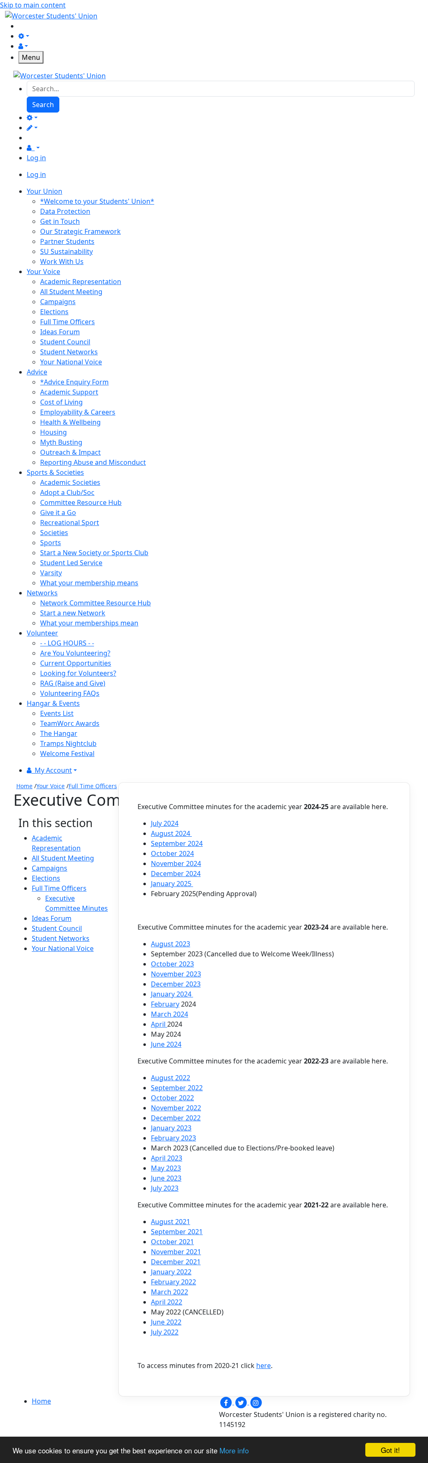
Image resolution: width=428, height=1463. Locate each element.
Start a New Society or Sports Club (94, 552)
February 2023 (173, 1138)
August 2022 (170, 1077)
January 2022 (171, 1271)
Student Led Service (71, 562)
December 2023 (176, 984)
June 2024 (166, 1044)
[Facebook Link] (226, 1402)
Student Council (65, 341)
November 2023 (176, 974)
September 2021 (177, 1231)
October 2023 (172, 964)
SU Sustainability (66, 251)
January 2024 (172, 994)
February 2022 (173, 1281)
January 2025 (172, 883)
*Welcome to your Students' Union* (97, 201)
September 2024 (177, 843)
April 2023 (166, 1158)
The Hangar (58, 733)
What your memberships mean (89, 623)
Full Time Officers (67, 321)
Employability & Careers (77, 412)
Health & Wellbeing (70, 422)
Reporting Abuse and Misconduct (93, 462)
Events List (57, 713)
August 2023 (170, 943)
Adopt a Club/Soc (67, 492)
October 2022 (172, 1097)
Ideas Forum (60, 331)
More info (234, 1450)
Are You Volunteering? (75, 653)
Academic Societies (70, 482)
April (159, 1024)
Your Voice (50, 786)
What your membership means (89, 582)
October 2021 (172, 1241)
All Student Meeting (71, 291)
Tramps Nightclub (68, 743)
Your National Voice (71, 361)
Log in (36, 157)
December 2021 (176, 1261)
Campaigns (58, 301)
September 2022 (177, 1087)
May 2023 (166, 1168)
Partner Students (67, 241)
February (165, 1004)
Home (24, 786)
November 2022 (176, 1107)
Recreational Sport (69, 522)
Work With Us (62, 261)
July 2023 (164, 1188)
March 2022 (169, 1291)
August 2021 (170, 1221)
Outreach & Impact (70, 452)
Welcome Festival (67, 753)
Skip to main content (33, 5)
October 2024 (172, 853)
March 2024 (169, 1014)
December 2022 (176, 1117)
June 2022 (166, 1322)
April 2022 (166, 1302)
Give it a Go (58, 512)
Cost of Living (61, 402)
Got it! (390, 1450)
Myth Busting (61, 442)
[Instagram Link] (255, 1402)
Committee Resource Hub (81, 502)
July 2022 (164, 1332)
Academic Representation (80, 281)
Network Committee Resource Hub (95, 602)
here (263, 1365)
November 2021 (176, 1251)
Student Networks (69, 351)
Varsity (51, 572)
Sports (50, 542)
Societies (54, 532)
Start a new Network (72, 612)
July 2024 (164, 823)
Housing (53, 432)
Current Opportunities (75, 663)
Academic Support (69, 392)
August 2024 (171, 833)
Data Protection (65, 211)
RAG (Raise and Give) (72, 683)
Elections (54, 311)
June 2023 (166, 1178)
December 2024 (176, 873)
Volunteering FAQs (69, 693)
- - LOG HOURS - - (67, 643)
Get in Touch (60, 221)
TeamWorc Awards (69, 723)
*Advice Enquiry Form (74, 382)
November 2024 (176, 863)
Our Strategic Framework (80, 231)
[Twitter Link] (241, 1402)
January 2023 (171, 1127)
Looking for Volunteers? (78, 673)
